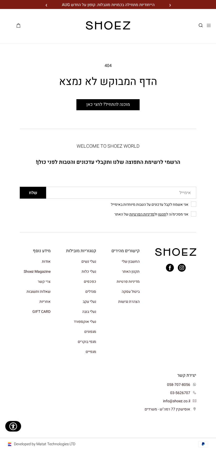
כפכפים (90, 281)
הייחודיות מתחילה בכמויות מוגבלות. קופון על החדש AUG (108, 5)
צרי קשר (44, 281)
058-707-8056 (178, 384)
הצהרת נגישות (129, 301)
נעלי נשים (88, 261)
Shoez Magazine (37, 271)
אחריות (45, 301)
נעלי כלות (89, 271)
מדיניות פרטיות (128, 281)
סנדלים (90, 291)
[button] (201, 25)
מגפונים (90, 331)
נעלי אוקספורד (85, 321)
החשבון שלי (131, 261)
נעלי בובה (89, 311)
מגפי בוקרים (87, 341)
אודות (46, 261)
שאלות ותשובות (39, 291)
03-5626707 (180, 393)
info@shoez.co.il (176, 401)
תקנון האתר (131, 271)
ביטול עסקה (131, 291)
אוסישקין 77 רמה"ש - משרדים (167, 409)
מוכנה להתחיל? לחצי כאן (108, 104)
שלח (33, 193)
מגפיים (91, 352)
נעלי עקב (89, 301)
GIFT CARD (41, 311)
